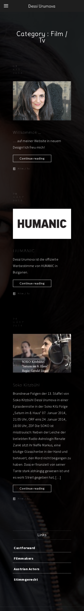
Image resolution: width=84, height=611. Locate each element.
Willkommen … (27, 132)
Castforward (24, 548)
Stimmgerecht (26, 579)
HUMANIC (24, 250)
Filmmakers (23, 558)
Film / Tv (24, 168)
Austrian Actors (27, 569)
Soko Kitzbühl (26, 384)
